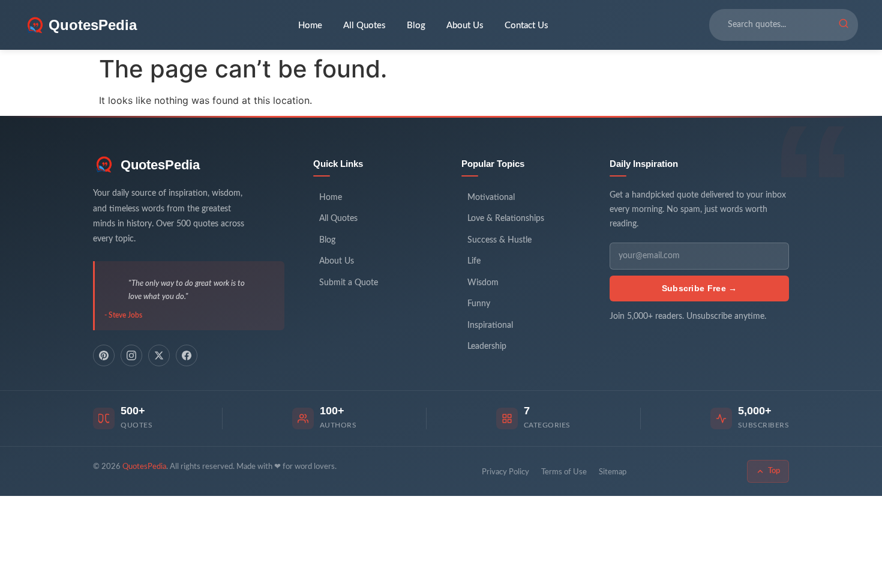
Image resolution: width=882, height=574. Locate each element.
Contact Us (526, 25)
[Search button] (843, 25)
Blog (416, 25)
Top (774, 471)
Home (310, 25)
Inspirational (490, 325)
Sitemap (612, 472)
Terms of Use (564, 472)
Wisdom (483, 283)
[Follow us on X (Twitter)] (159, 355)
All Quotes (364, 25)
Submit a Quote (348, 283)
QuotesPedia (160, 164)
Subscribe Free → (699, 288)
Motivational (491, 197)
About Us (465, 25)
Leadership (486, 346)
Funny (478, 304)
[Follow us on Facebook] (186, 355)
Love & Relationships (505, 218)
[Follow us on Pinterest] (104, 355)
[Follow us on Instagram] (131, 355)
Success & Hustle (499, 240)
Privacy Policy (505, 472)
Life (474, 261)
